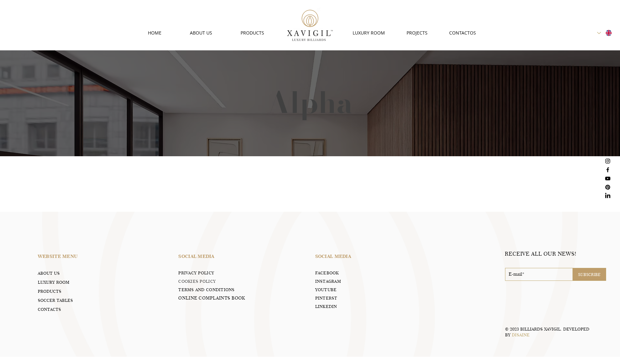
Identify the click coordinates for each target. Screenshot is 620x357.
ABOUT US (49, 273)
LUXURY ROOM (53, 282)
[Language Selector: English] (604, 33)
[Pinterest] (607, 187)
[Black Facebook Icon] (607, 170)
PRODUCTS (49, 291)
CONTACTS (49, 309)
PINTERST (326, 298)
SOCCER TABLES (55, 300)
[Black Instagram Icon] (607, 161)
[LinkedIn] (607, 196)
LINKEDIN (326, 306)
